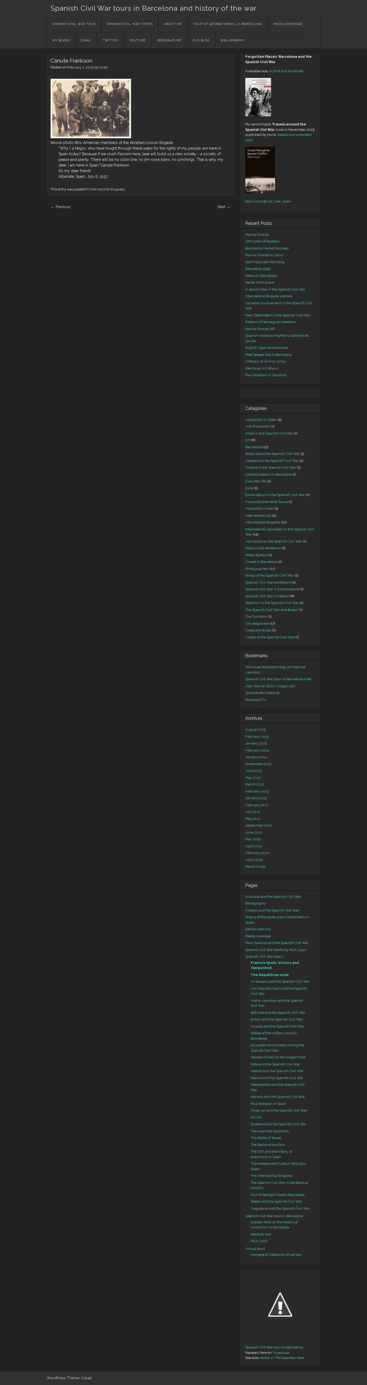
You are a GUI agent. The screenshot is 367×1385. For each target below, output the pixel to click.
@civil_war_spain (277, 201)
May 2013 (253, 778)
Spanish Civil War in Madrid (267, 596)
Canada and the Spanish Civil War (277, 1026)
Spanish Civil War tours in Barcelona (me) (278, 679)
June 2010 (253, 832)
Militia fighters (256, 555)
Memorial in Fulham (261, 368)
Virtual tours (255, 1249)
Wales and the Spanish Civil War (276, 1201)
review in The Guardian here (281, 1358)
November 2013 (258, 764)
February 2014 (257, 750)
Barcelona (253, 447)
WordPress (56, 1378)
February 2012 (257, 805)
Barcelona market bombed (267, 248)
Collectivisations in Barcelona (268, 474)
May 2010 (253, 839)
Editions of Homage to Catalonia (270, 322)
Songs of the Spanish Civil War (269, 575)
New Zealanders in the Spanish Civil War (277, 315)
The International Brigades (272, 1176)
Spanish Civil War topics (130, 24)
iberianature (169, 40)
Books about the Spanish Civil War (272, 454)
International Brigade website (268, 296)
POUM (256, 1117)
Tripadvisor (281, 1353)
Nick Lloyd (253, 201)
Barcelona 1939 (257, 269)
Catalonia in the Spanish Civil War (271, 461)
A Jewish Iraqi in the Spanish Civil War (275, 289)
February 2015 (257, 737)
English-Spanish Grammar (266, 348)
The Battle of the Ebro (268, 1145)
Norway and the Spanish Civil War (278, 1097)
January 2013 (256, 798)
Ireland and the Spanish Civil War (277, 1071)
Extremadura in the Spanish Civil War (275, 495)
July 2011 (252, 812)
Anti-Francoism (257, 426)
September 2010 (258, 825)
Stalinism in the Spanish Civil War (272, 603)
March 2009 (255, 867)
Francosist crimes (259, 509)
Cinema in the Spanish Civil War (270, 467)
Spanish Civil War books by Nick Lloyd (275, 950)
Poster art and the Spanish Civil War (279, 1110)
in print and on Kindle (286, 71)
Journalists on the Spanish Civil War (273, 541)
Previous (60, 207)
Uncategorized (257, 623)
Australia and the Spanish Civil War (273, 897)
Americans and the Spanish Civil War (280, 981)
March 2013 (254, 784)
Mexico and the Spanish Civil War (277, 1078)
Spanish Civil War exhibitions (268, 582)
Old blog (201, 40)
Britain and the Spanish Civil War (277, 1019)
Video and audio (258, 630)
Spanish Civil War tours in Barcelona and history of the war (154, 8)
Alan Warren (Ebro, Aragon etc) (270, 686)
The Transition (256, 616)
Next (224, 207)
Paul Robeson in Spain (268, 1104)
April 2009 (254, 860)
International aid (258, 516)
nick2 (103, 67)
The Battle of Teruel (266, 1138)
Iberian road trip (258, 929)
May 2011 (252, 819)
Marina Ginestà (257, 235)
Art (247, 440)
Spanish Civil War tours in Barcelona (274, 1216)
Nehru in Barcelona (260, 276)
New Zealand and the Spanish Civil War (277, 943)
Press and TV (255, 700)
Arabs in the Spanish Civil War (269, 433)
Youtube (137, 40)
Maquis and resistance (263, 548)
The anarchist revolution (270, 1131)
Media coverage (288, 24)
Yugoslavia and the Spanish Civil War (280, 1208)
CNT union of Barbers (262, 241)
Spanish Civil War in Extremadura (272, 589)
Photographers (257, 569)
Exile (249, 488)
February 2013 (257, 791)
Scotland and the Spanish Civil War (279, 1124)
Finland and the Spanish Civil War (272, 910)
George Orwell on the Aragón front (278, 1057)
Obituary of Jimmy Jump (265, 361)
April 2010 (253, 846)
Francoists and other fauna (266, 502)
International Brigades (107, 189)
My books (61, 40)
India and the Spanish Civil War (275, 1064)
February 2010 (257, 853)
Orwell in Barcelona (261, 562)
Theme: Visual (79, 1378)
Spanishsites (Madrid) (262, 693)
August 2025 (255, 730)
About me (173, 24)
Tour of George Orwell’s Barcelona (227, 24)
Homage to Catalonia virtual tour (276, 1255)
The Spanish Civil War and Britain (271, 610)
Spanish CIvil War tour (74, 24)
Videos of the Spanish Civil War (269, 637)
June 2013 (253, 771)
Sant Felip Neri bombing (265, 262)
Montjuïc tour (261, 1234)
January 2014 (256, 757)
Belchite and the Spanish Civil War (278, 1013)
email (86, 40)
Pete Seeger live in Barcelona (268, 355)
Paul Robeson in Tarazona (265, 375)
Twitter (110, 40)
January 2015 (256, 743)
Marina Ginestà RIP (260, 329)
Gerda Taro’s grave (259, 282)
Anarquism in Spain (261, 420)
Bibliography (233, 40)
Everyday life (255, 481)
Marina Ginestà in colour (264, 255)
